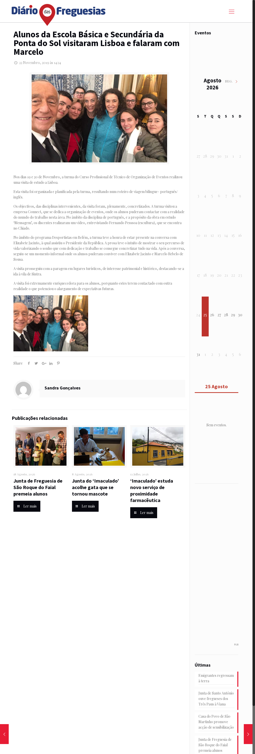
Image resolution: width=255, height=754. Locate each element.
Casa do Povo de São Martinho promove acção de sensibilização (216, 722)
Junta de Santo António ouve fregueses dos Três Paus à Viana (216, 698)
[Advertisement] (224, 565)
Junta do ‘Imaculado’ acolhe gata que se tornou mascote (95, 487)
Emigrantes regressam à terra (216, 678)
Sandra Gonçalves (62, 388)
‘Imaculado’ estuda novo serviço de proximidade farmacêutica (151, 490)
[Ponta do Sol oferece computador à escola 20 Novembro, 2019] (4, 734)
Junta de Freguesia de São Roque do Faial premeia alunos (38, 487)
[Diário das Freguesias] (58, 13)
